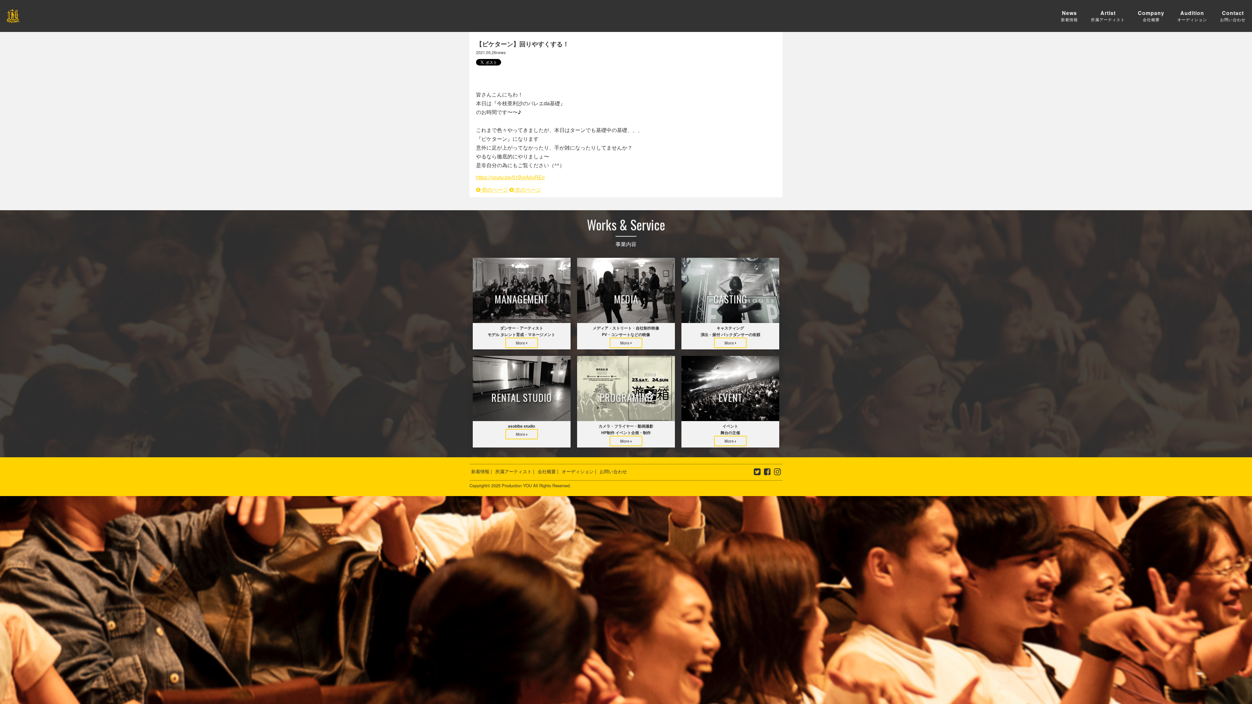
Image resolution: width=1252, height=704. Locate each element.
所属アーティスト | (514, 471)
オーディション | (579, 471)
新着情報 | (481, 471)
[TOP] (13, 18)
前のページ (494, 189)
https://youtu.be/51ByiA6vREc (510, 177)
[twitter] (757, 472)
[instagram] (777, 472)
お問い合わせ (613, 471)
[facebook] (767, 472)
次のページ (527, 189)
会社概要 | (548, 471)
